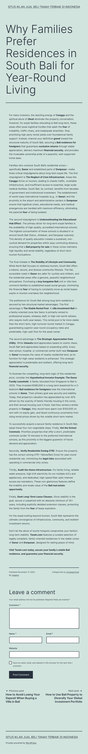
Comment (14, 605)
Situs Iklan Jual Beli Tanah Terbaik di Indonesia (44, 6)
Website (13, 648)
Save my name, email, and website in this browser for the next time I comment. (42, 664)
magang (15, 575)
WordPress (31, 743)
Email (49, 634)
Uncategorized (72, 572)
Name (12, 634)
